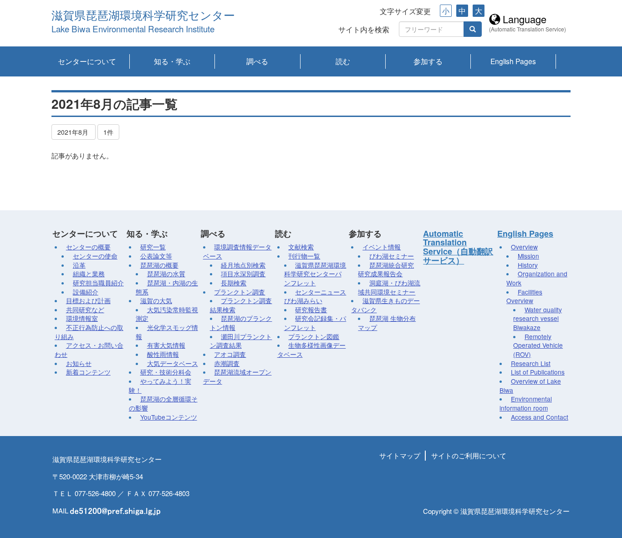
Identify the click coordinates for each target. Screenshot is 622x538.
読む (343, 61)
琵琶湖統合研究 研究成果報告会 (386, 269)
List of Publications (538, 371)
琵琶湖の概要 (159, 264)
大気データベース (172, 363)
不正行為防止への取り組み (89, 332)
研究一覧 (153, 246)
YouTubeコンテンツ (168, 416)
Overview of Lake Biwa (530, 385)
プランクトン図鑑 (313, 336)
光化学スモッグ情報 (167, 332)
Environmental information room (526, 403)
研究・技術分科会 (165, 371)
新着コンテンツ (88, 371)
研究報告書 (311, 309)
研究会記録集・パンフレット (315, 323)
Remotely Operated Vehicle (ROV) (538, 345)
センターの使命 (95, 255)
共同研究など (85, 309)
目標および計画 (88, 300)
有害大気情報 (166, 345)
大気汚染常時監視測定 (167, 314)
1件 (108, 132)
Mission (528, 255)
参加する (428, 61)
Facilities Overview (524, 296)
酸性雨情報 (163, 354)
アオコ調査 (230, 354)
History (528, 264)
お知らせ (79, 363)
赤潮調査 (227, 363)
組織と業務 (89, 273)
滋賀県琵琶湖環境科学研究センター (143, 16)
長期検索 (233, 282)
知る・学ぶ (172, 61)
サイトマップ (399, 455)
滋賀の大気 (156, 300)
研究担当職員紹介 (98, 282)
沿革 (79, 264)
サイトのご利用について (468, 455)
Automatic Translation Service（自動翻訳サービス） (458, 247)
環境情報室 (82, 318)
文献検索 (301, 246)
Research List (531, 363)
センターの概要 (88, 246)
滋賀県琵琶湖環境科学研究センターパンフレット (315, 273)
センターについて (87, 61)
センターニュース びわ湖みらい (315, 296)
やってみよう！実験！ (160, 385)
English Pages (513, 61)
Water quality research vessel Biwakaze (537, 318)
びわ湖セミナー (391, 255)
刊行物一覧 (304, 255)
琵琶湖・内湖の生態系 (167, 287)
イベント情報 (381, 246)
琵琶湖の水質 (166, 273)
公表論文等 (156, 255)
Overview (524, 246)
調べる (257, 61)
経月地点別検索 (243, 264)
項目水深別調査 (243, 273)
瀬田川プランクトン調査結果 (241, 341)
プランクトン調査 (239, 291)
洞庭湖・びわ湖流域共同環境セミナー (389, 287)
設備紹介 (85, 291)
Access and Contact (539, 416)
